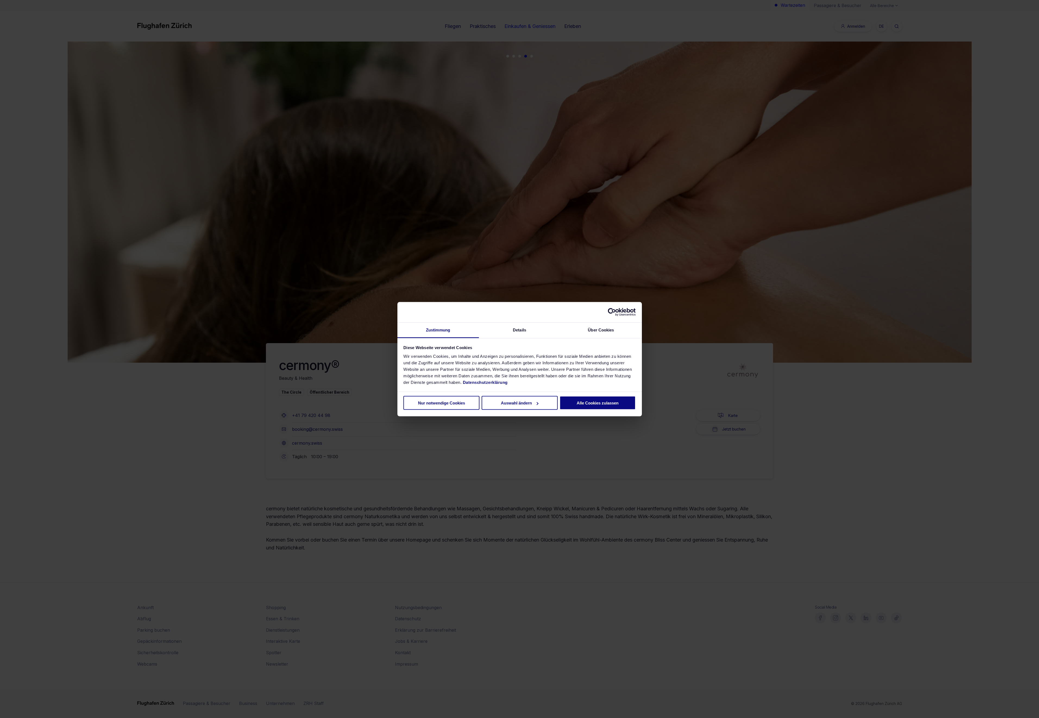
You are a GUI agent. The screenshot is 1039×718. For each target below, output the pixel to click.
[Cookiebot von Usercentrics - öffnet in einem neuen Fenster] (612, 312)
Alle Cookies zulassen (598, 403)
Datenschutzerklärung (485, 382)
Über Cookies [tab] (601, 329)
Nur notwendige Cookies (441, 403)
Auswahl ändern (516, 403)
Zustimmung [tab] (438, 329)
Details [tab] (519, 329)
